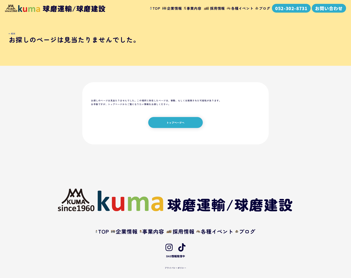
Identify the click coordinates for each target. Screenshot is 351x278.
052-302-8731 (291, 8)
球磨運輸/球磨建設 (230, 204)
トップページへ (175, 122)
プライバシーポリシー (175, 267)
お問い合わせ (329, 8)
